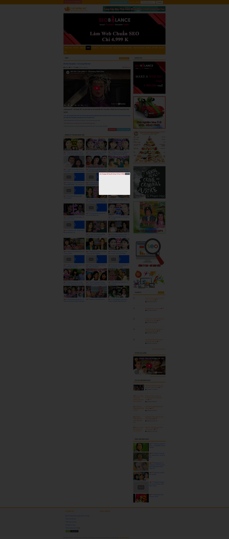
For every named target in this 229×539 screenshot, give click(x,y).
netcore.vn (116, 195)
